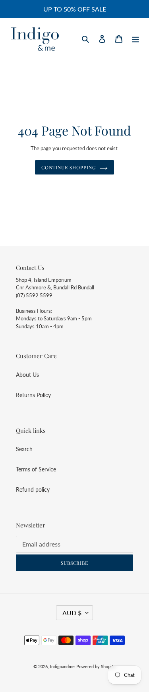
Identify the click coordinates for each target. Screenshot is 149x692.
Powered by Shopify (96, 666)
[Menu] (135, 38)
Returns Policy (33, 395)
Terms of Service (36, 469)
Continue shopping (68, 167)
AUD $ (71, 612)
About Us (27, 374)
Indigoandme (62, 666)
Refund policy (33, 489)
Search (24, 449)
